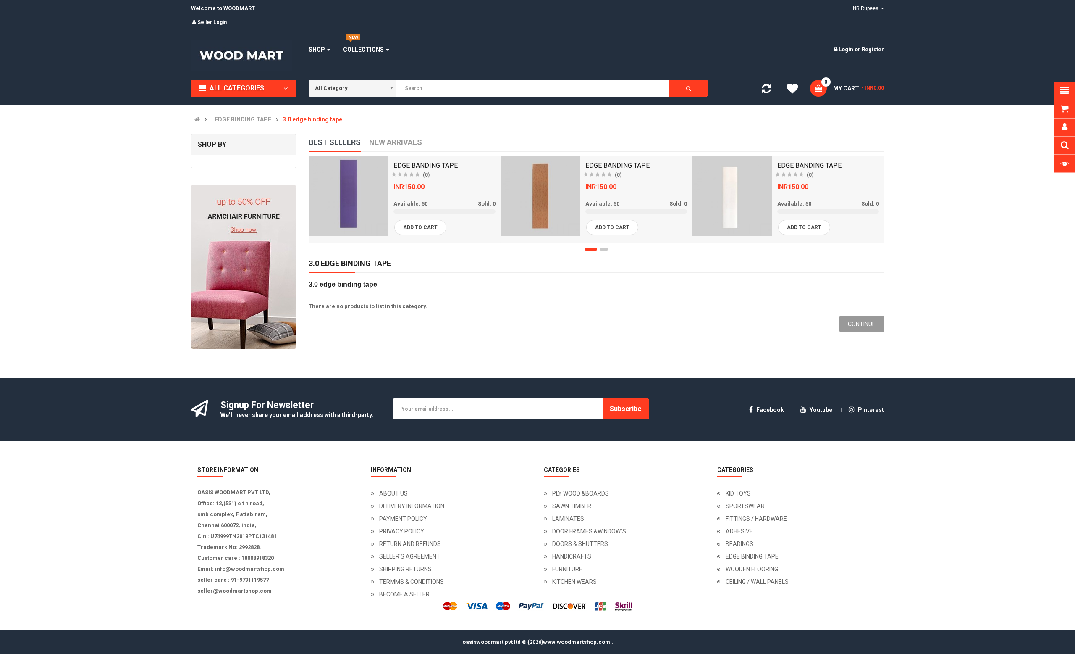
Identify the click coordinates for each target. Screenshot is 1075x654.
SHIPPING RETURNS (405, 569)
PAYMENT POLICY (403, 518)
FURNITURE (567, 569)
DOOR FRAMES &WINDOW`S (589, 531)
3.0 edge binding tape (312, 119)
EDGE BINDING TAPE (243, 119)
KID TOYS (738, 493)
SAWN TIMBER (571, 506)
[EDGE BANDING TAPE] (348, 196)
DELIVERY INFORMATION (411, 506)
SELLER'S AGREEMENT (409, 556)
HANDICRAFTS (571, 556)
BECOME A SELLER (404, 594)
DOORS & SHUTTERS (580, 544)
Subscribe (626, 409)
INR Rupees (866, 8)
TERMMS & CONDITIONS (411, 581)
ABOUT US (393, 493)
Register (873, 49)
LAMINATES (568, 518)
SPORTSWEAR (745, 506)
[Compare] (766, 90)
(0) (426, 175)
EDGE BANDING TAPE (425, 165)
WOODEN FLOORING (752, 569)
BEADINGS (739, 544)
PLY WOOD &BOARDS (580, 493)
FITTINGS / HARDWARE (756, 518)
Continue (862, 324)
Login (847, 49)
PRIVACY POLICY (401, 531)
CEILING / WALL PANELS (757, 581)
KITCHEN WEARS (574, 581)
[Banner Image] (243, 267)
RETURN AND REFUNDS (410, 544)
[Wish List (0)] (792, 90)
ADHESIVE (739, 531)
